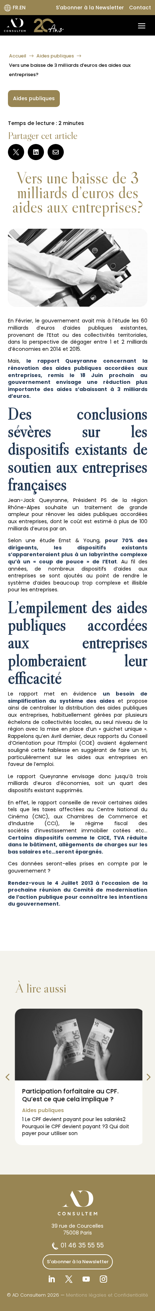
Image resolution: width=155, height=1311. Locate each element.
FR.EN (18, 7)
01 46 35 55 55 (81, 1245)
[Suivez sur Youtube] (86, 1279)
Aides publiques (55, 55)
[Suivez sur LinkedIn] (51, 1279)
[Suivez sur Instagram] (103, 1279)
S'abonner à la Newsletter (90, 7)
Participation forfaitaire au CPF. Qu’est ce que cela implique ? (68, 1095)
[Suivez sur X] (69, 1279)
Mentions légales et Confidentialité (107, 1295)
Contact (140, 7)
